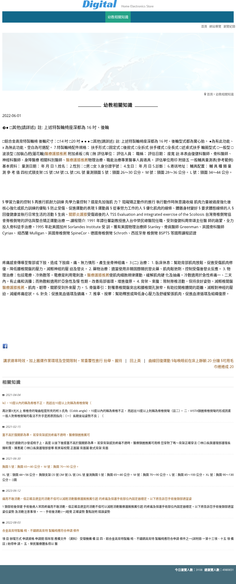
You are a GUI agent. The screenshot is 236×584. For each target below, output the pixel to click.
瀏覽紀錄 (229, 26)
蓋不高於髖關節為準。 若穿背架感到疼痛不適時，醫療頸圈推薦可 (46, 435)
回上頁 (135, 360)
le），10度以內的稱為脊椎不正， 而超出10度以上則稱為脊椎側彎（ (46, 403)
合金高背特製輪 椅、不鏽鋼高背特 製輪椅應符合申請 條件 (40, 530)
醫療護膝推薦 (56, 153)
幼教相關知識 (225, 94)
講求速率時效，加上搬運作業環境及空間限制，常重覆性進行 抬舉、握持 (62, 360)
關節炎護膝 (78, 214)
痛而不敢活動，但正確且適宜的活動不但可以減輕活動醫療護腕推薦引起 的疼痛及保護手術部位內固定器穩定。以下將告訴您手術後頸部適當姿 (97, 499)
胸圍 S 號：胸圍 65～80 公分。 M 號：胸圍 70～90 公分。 (40, 466)
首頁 (210, 94)
